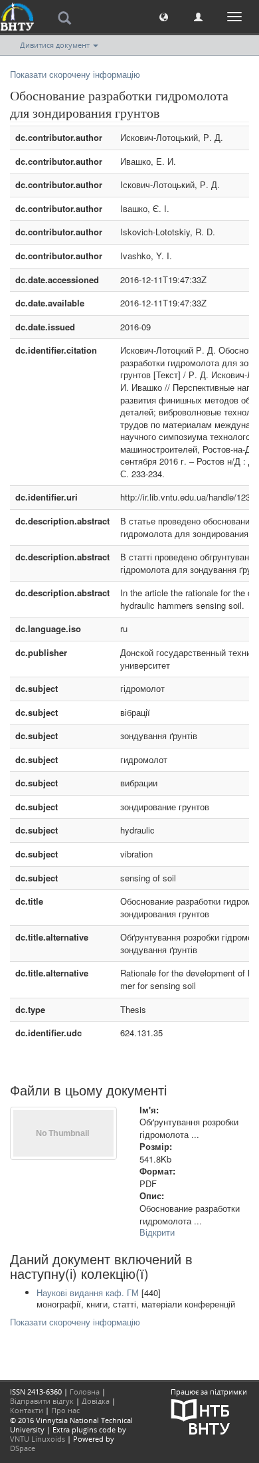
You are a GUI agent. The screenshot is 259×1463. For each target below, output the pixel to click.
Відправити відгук (42, 1401)
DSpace (22, 1448)
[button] (163, 16)
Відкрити (157, 1232)
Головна (85, 1392)
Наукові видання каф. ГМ (88, 1292)
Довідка (96, 1401)
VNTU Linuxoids (37, 1439)
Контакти (26, 1410)
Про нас (65, 1410)
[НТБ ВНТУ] (200, 1415)
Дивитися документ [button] (56, 45)
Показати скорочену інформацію (75, 74)
